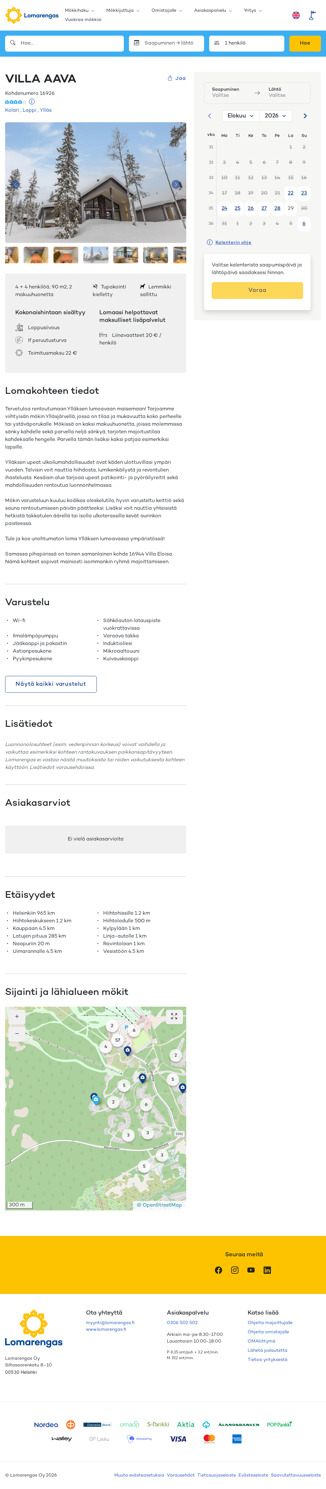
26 (251, 208)
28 (277, 208)
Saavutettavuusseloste (296, 1475)
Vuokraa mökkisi (83, 20)
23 (304, 193)
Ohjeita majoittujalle (270, 1323)
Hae (305, 43)
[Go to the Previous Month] (210, 116)
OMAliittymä (261, 1341)
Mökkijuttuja (120, 10)
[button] (112, 1025)
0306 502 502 (182, 1323)
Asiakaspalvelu (210, 10)
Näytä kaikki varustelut (51, 684)
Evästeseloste (253, 1475)
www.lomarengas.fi (106, 1329)
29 (291, 208)
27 (264, 208)
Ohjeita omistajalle (268, 1332)
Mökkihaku (77, 10)
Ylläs (46, 110)
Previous (15, 184)
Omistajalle (164, 10)
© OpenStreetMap (159, 1205)
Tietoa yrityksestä (267, 1360)
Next (176, 184)
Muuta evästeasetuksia (139, 1475)
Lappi (29, 110)
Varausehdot (181, 1475)
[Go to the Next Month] (305, 116)
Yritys (250, 10)
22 (291, 193)
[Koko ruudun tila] (174, 1017)
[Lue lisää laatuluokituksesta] (32, 102)
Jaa (180, 79)
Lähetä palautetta (267, 1350)
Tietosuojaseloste (216, 1475)
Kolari (12, 110)
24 (224, 208)
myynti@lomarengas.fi (110, 1323)
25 (237, 208)
